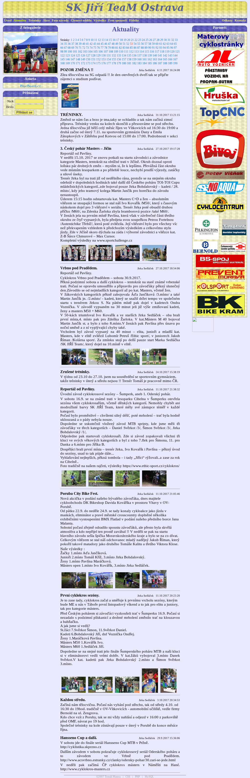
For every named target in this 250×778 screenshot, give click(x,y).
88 (142, 47)
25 (147, 40)
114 (141, 51)
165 (165, 59)
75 (94, 47)
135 (129, 55)
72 (83, 47)
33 (176, 40)
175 (98, 63)
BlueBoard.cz (30, 86)
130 (103, 55)
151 (93, 59)
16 (114, 40)
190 (175, 63)
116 (152, 51)
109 (116, 51)
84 (127, 47)
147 (73, 59)
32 (172, 40)
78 (105, 47)
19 (125, 40)
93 (160, 47)
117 (157, 51)
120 (172, 51)
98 (61, 51)
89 (146, 47)
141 (160, 55)
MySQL (149, 776)
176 (103, 63)
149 (83, 59)
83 (124, 47)
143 (170, 55)
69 (72, 47)
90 (149, 47)
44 (98, 44)
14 (106, 40)
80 (113, 47)
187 (160, 63)
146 (67, 59)
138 (144, 55)
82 (120, 47)
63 (168, 44)
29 (161, 40)
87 (138, 47)
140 (155, 55)
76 (98, 47)
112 (131, 51)
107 (106, 51)
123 (67, 55)
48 (113, 44)
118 (162, 51)
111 (126, 51)
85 (131, 47)
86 (135, 47)
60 (157, 44)
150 (88, 59)
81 (116, 47)
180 (124, 63)
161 (144, 59)
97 (175, 47)
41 (87, 44)
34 (61, 44)
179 (119, 63)
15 (110, 40)
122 (62, 55)
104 (90, 51)
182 (134, 63)
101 (75, 51)
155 (114, 59)
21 (132, 40)
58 (149, 44)
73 (87, 47)
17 (117, 40)
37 (72, 44)
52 (127, 44)
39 (80, 44)
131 (108, 55)
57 (146, 44)
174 (93, 63)
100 (70, 51)
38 (76, 44)
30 (165, 40)
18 (121, 40)
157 (124, 59)
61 (160, 44)
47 (109, 44)
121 (177, 51)
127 (88, 55)
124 (73, 55)
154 (108, 59)
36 (69, 44)
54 (135, 44)
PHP (137, 776)
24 (143, 40)
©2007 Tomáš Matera (108, 776)
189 (170, 63)
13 (103, 40)
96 (171, 47)
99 (65, 51)
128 (93, 55)
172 (83, 63)
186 (155, 63)
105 (95, 51)
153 (103, 59)
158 (129, 59)
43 (94, 44)
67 (65, 47)
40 (83, 44)
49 (116, 44)
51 (124, 44)
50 (120, 44)
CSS (127, 776)
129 (98, 55)
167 (175, 59)
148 (78, 59)
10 (92, 40)
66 (61, 47)
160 (139, 59)
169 (67, 63)
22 (136, 40)
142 (165, 55)
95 (168, 47)
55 (138, 44)
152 (98, 59)
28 (157, 40)
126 (83, 55)
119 (167, 51)
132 (114, 55)
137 (139, 55)
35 (65, 44)
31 (168, 40)
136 (134, 55)
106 (100, 51)
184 (144, 63)
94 (164, 47)
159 (134, 59)
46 (105, 44)
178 (114, 63)
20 (128, 40)
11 (95, 40)
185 (149, 63)
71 (80, 47)
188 (165, 63)
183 (139, 63)
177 (108, 63)
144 (175, 55)
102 (80, 51)
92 (157, 47)
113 (136, 51)
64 (171, 44)
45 (102, 44)
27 (154, 40)
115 (147, 51)
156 (119, 59)
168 (62, 63)
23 (139, 40)
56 (142, 44)
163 (155, 59)
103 (85, 51)
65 (175, 44)
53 (131, 44)
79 (109, 47)
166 (170, 59)
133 (119, 55)
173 (88, 63)
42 (91, 44)
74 (91, 47)
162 (149, 59)
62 (164, 44)
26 (150, 40)
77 (102, 47)
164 (160, 59)
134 (124, 55)
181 (129, 63)
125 (78, 55)
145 (62, 59)
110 (121, 51)
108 (111, 51)
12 (99, 40)
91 (153, 47)
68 (69, 47)
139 (149, 55)
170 (73, 63)
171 (78, 63)
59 (153, 44)
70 (76, 47)
